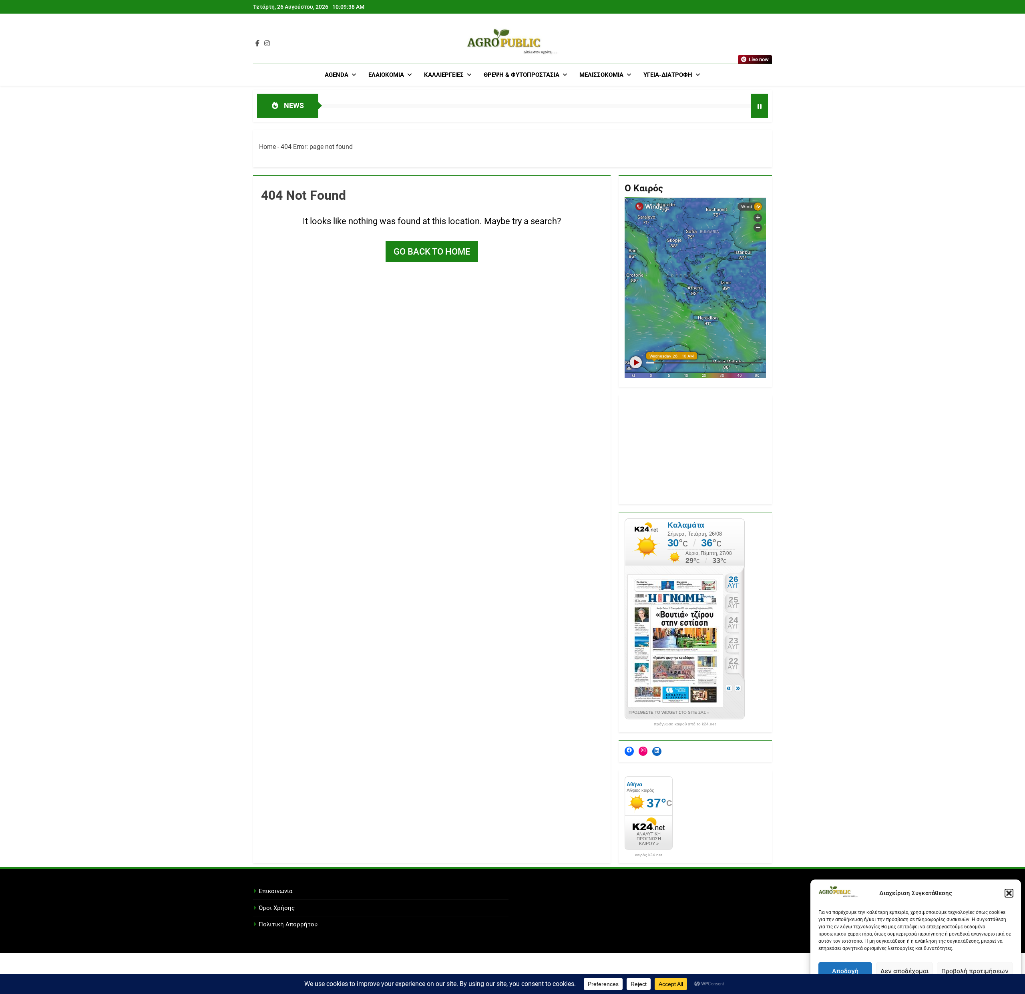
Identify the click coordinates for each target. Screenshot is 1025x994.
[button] (1009, 893)
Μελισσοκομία (601, 74)
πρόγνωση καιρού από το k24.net (685, 724)
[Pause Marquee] (759, 106)
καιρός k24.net (648, 855)
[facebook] (257, 43)
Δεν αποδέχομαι (904, 971)
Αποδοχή (845, 971)
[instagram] (267, 43)
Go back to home (432, 252)
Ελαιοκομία (386, 74)
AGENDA (336, 74)
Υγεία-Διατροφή (667, 74)
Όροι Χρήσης (277, 908)
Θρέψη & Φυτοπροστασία (521, 74)
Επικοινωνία (275, 891)
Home (267, 147)
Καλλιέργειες (444, 74)
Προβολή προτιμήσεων (975, 971)
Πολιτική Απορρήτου (288, 924)
